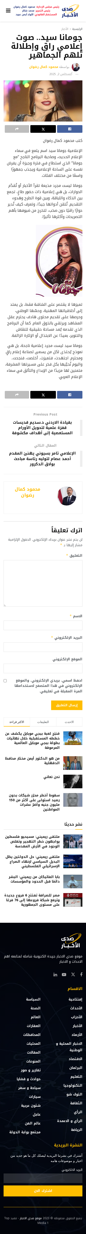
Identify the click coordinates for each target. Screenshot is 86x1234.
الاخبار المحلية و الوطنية (69, 1046)
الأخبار (64, 29)
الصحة (36, 1008)
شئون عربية (31, 1105)
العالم (36, 1017)
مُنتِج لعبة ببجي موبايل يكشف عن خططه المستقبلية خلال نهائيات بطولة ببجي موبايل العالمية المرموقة (32, 740)
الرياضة (76, 1130)
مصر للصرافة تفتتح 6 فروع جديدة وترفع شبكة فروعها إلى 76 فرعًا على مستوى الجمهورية (32, 900)
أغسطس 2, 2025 (60, 74)
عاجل (37, 1114)
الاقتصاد (75, 1059)
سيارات (35, 1097)
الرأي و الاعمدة (69, 1121)
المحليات (34, 1043)
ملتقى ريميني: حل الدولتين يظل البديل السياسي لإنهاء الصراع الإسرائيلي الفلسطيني (32, 861)
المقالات (34, 1052)
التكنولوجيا (73, 1085)
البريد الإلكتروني (66, 637)
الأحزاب (76, 1017)
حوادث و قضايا (29, 1079)
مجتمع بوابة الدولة (25, 1132)
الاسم (76, 616)
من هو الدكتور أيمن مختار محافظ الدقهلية (32, 761)
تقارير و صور (31, 1070)
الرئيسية (77, 29)
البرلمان (75, 1068)
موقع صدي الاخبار (31, 1218)
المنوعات (33, 1061)
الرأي (78, 1112)
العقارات (34, 1026)
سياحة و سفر (29, 1088)
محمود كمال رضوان (43, 67)
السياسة (33, 999)
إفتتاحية (75, 999)
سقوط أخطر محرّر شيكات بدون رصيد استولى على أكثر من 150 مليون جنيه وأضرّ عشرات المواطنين (34, 802)
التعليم (76, 1076)
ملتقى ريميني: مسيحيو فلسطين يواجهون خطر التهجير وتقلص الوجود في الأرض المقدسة (32, 841)
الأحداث (76, 1008)
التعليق (74, 555)
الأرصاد (76, 1035)
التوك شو (74, 1094)
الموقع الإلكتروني (67, 659)
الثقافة (76, 1103)
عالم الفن (33, 1123)
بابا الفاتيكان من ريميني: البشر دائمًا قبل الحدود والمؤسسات (34, 879)
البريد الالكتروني (72, 1170)
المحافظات (32, 1035)
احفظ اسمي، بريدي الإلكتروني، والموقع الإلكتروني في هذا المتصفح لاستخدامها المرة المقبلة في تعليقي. (48, 686)
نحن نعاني (51, 777)
